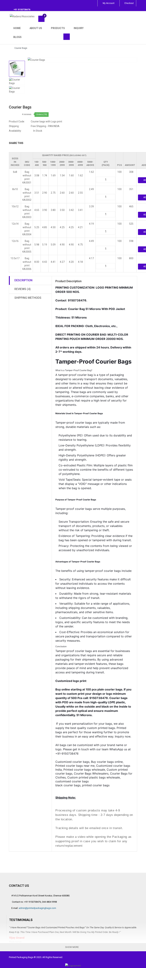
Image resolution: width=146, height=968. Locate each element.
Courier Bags (20, 48)
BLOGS (17, 37)
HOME (17, 28)
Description (23, 280)
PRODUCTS (58, 28)
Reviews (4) (22, 289)
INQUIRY (79, 28)
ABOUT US (36, 28)
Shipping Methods (27, 297)
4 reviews (26, 114)
